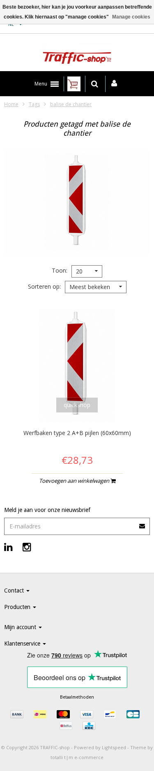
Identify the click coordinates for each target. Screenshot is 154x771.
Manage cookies (131, 17)
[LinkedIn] (8, 546)
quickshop (77, 405)
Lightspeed (114, 747)
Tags (34, 104)
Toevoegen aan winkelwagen (74, 480)
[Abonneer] (77, 523)
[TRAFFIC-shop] (77, 54)
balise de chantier (71, 104)
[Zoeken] (95, 84)
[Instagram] (27, 546)
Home (11, 104)
